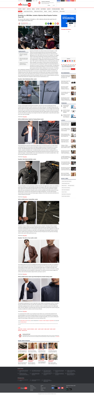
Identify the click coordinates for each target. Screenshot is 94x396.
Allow (53, 5)
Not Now (49, 5)
